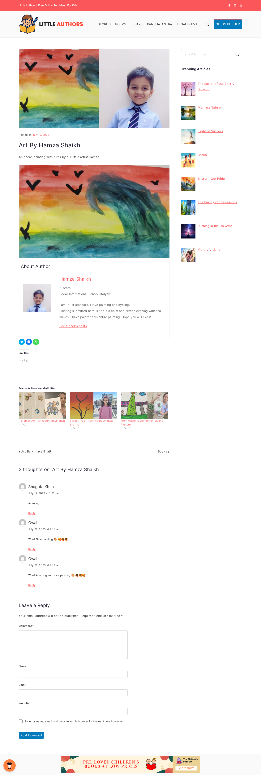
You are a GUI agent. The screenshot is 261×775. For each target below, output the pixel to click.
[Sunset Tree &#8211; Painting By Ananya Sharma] (93, 405)
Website (24, 703)
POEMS (120, 24)
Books (162, 451)
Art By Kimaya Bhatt (36, 451)
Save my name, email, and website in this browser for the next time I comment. (74, 721)
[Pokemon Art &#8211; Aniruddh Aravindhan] (42, 405)
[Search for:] (211, 54)
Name (22, 666)
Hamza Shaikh (75, 279)
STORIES (104, 24)
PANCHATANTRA (159, 24)
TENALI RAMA (187, 24)
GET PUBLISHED (228, 24)
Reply (32, 513)
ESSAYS (137, 24)
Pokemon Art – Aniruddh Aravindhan (42, 420)
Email (22, 684)
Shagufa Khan (41, 486)
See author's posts (73, 326)
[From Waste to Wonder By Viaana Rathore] (144, 405)
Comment (26, 625)
